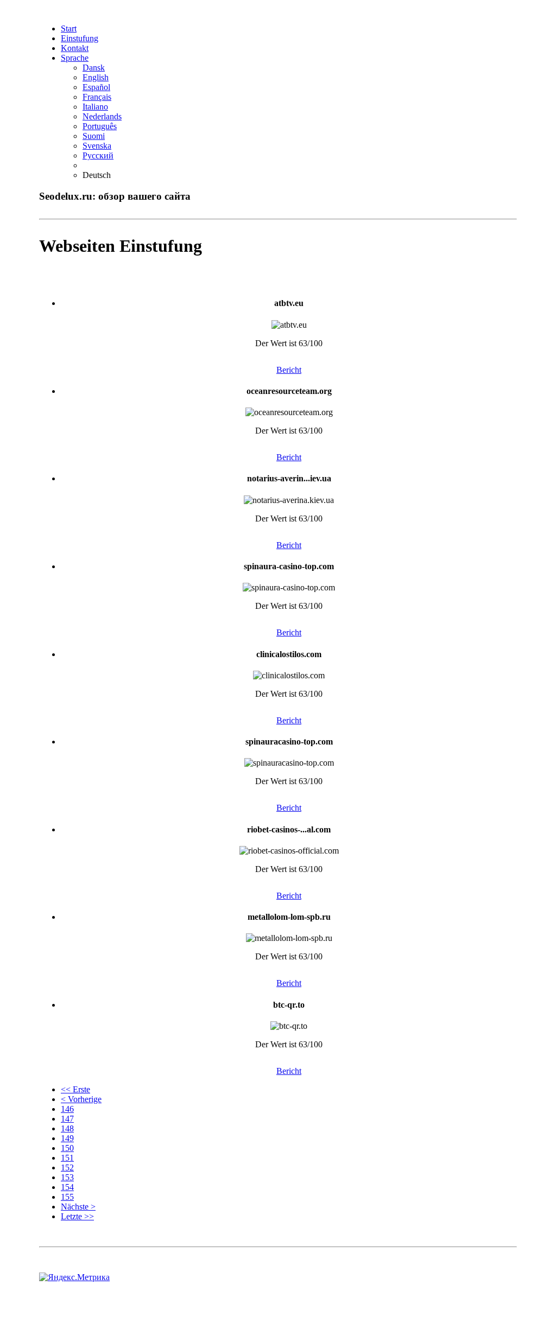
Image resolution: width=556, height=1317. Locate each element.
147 (67, 1118)
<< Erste (75, 1089)
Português (100, 126)
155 (67, 1196)
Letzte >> (77, 1216)
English (96, 77)
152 (67, 1167)
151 (67, 1157)
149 (67, 1138)
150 (67, 1148)
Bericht (288, 369)
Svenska (97, 145)
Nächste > (78, 1206)
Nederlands (102, 116)
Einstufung (79, 38)
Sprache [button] (75, 57)
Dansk (94, 67)
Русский (98, 155)
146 (67, 1109)
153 (67, 1177)
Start (69, 28)
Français (97, 96)
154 (67, 1187)
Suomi (94, 136)
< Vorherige (81, 1099)
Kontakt (75, 48)
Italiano (95, 106)
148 (67, 1128)
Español (96, 87)
